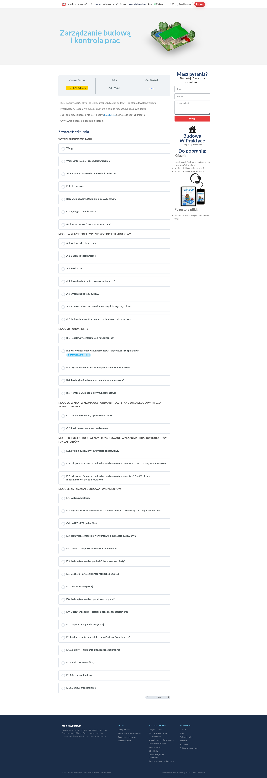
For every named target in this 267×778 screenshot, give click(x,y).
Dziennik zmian (186, 737)
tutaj (177, 218)
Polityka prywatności (189, 748)
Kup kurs (199, 4)
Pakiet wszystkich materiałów (156, 756)
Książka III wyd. (155, 729)
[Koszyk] (173, 4)
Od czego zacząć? (110, 4)
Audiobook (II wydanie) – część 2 (189, 171)
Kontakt (183, 740)
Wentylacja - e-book (157, 743)
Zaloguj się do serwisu (192, 144)
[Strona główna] (91, 4)
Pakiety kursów (124, 740)
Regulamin (184, 744)
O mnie (123, 4)
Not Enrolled (77, 87)
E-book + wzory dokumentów (161, 740)
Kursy (98, 4)
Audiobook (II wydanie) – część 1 (189, 168)
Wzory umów (154, 747)
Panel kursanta (185, 4)
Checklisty (153, 751)
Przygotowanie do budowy (129, 733)
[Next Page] (169, 697)
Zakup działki (124, 729)
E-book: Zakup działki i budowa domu (159, 734)
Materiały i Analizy (137, 4)
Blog (150, 4)
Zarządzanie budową (127, 737)
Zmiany (159, 4)
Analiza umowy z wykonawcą (161, 761)
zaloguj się (110, 114)
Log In (151, 88)
